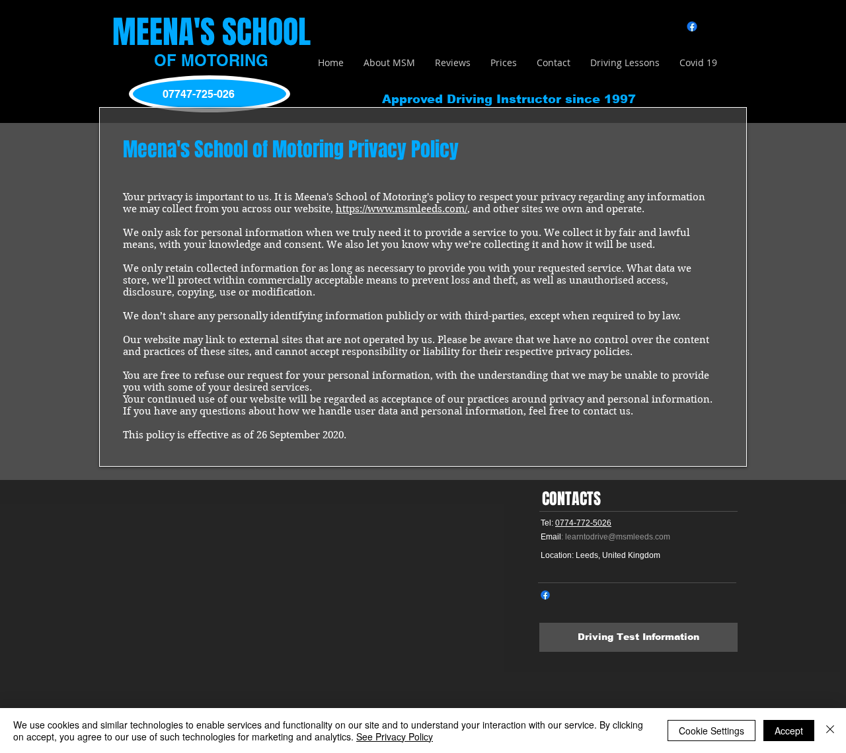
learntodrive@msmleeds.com (617, 536)
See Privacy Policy (394, 736)
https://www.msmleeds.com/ (401, 209)
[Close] (830, 730)
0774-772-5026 (583, 523)
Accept (789, 730)
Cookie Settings (711, 730)
